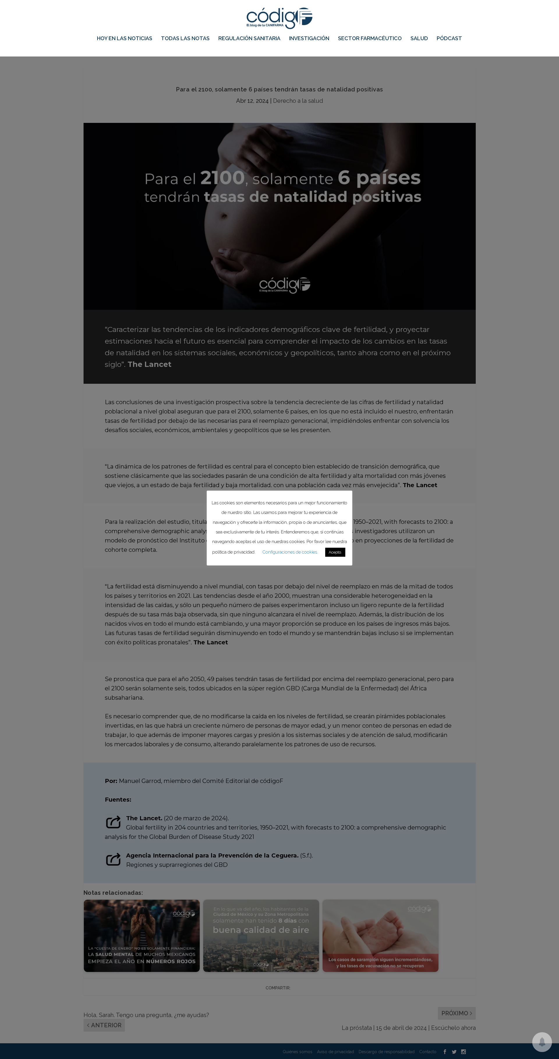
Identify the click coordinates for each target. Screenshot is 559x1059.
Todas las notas (185, 38)
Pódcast (449, 38)
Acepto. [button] (335, 552)
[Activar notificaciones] (542, 1042)
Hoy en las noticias (124, 38)
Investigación (309, 38)
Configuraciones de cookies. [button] (290, 552)
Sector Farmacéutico (370, 38)
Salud (419, 38)
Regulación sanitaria (249, 38)
